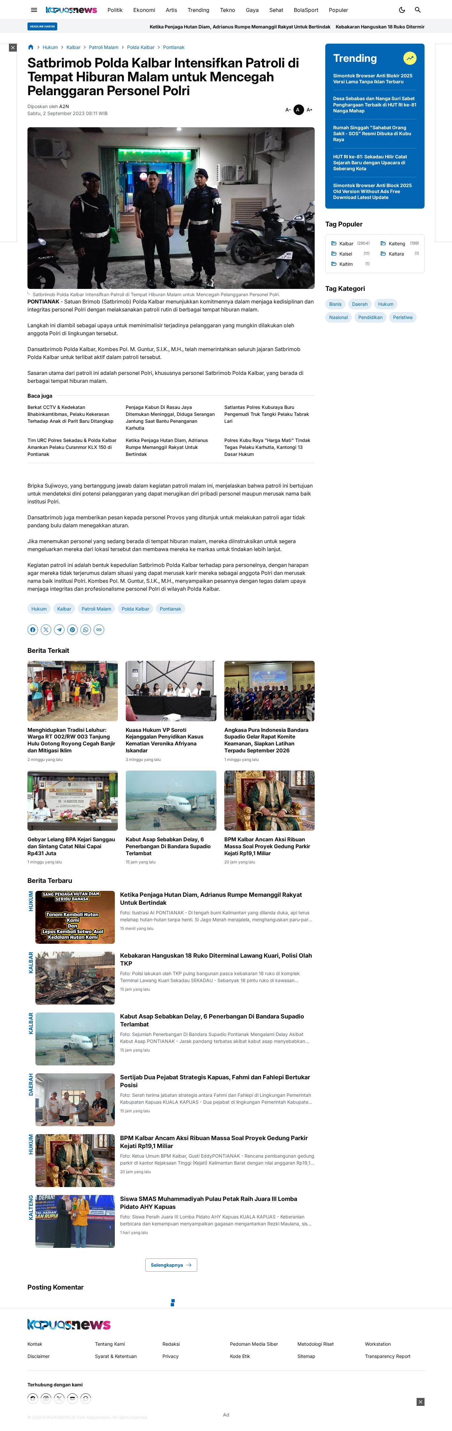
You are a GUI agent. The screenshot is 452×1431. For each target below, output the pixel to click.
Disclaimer (38, 1356)
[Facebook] (32, 629)
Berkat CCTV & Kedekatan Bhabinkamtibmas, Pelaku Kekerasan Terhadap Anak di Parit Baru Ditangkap (70, 414)
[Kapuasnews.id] (69, 1324)
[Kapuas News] (71, 10)
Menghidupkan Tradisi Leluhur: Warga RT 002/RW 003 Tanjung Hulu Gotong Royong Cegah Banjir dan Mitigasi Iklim (71, 740)
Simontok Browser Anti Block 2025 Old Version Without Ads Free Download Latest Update (372, 191)
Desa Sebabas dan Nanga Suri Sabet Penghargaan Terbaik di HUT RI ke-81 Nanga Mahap (374, 104)
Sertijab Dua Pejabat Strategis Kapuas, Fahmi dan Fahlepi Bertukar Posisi (215, 1081)
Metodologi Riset (315, 1344)
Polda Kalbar (135, 609)
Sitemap (306, 1356)
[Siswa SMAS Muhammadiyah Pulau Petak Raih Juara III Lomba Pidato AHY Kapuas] (75, 1221)
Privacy (170, 1356)
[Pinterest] (72, 629)
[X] (46, 629)
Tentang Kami (110, 1344)
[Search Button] (418, 10)
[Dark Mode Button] (402, 10)
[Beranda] (30, 47)
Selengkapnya (167, 1265)
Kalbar (64, 609)
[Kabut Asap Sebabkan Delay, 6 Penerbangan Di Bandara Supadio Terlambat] (171, 801)
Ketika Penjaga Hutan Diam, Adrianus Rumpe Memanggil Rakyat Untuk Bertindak (153, 26)
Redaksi (171, 1344)
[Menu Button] (34, 10)
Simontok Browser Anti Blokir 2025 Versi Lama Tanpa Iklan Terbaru (373, 78)
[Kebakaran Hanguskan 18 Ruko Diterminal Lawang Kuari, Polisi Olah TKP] (75, 978)
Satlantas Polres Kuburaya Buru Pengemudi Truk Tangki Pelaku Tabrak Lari (266, 414)
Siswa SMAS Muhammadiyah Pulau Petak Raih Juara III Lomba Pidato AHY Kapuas (208, 1202)
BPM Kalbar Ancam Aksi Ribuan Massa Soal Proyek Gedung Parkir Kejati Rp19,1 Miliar (267, 846)
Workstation (378, 1344)
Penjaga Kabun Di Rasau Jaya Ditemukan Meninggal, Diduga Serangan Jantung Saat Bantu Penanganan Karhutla (170, 417)
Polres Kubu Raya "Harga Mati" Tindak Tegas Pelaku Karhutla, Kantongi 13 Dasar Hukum (267, 447)
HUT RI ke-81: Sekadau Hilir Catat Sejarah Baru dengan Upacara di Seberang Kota (370, 162)
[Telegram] (59, 629)
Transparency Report (388, 1356)
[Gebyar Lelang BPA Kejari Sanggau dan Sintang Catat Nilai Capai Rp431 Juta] (72, 801)
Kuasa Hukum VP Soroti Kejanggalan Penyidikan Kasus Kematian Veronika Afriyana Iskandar (164, 740)
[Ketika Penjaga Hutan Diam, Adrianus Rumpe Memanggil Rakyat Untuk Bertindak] (75, 917)
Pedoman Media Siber (254, 1344)
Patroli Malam (96, 609)
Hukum (39, 609)
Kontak (34, 1344)
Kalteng (30, 1207)
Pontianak (170, 609)
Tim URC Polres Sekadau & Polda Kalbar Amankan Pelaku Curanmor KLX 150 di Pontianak (71, 447)
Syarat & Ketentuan (116, 1356)
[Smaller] (288, 109)
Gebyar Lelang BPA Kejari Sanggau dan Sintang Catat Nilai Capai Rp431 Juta (71, 846)
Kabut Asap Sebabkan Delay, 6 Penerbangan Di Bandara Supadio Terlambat (168, 846)
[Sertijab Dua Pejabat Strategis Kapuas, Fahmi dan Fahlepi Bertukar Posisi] (75, 1099)
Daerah (30, 1084)
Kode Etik (240, 1356)
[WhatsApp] (85, 629)
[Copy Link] (99, 629)
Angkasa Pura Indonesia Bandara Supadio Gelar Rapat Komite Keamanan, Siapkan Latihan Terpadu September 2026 (266, 740)
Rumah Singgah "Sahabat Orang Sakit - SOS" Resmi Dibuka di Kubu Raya (372, 133)
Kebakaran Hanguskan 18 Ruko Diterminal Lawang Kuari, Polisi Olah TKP (330, 26)
